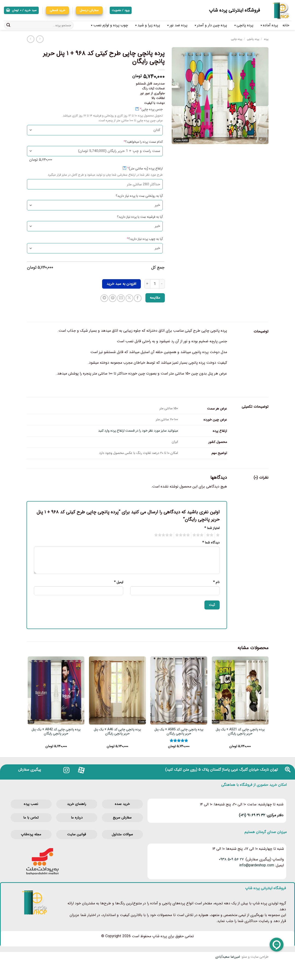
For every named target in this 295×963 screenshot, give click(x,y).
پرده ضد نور (178, 25)
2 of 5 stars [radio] (210, 535)
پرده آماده (270, 25)
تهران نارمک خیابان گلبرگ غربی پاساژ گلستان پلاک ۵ (238, 769)
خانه (286, 25)
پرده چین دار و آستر (212, 25)
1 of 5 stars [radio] (218, 535)
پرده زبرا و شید (149, 25)
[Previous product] (30, 39)
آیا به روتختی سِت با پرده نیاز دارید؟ (139, 196)
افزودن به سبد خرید (121, 284)
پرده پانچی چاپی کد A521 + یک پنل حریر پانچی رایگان (240, 732)
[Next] (27, 706)
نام (216, 582)
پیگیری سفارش (29, 769)
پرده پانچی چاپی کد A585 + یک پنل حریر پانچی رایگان (178, 732)
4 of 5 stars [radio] (183, 535)
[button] (21, 10)
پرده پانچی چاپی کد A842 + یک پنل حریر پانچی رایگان (56, 732)
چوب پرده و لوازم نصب (110, 25)
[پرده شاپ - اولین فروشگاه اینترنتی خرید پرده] (279, 10)
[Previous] (268, 706)
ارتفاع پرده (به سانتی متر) (137, 168)
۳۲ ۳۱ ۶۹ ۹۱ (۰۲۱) (252, 815)
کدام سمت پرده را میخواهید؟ (136, 141)
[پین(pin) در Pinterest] (112, 298)
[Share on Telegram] (104, 298)
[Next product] (39, 39)
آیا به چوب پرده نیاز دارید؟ (137, 239)
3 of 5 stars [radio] (198, 535)
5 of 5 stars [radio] (164, 535)
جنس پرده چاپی (144, 109)
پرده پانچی (245, 25)
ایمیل (118, 582)
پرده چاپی (236, 39)
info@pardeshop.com (256, 865)
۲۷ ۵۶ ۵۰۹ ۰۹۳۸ (231, 859)
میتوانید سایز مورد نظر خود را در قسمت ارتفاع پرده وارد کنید (138, 430)
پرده (266, 39)
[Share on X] (129, 298)
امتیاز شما (212, 528)
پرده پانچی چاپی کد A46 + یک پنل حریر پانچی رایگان (117, 732)
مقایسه (155, 297)
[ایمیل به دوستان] (121, 298)
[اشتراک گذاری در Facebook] (138, 298)
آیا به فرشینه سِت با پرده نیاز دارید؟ (140, 217)
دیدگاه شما (211, 542)
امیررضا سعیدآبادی (227, 957)
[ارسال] (8, 25)
